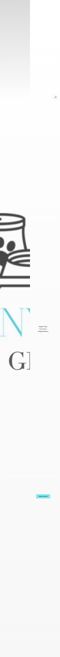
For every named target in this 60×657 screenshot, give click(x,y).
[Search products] (55, 97)
